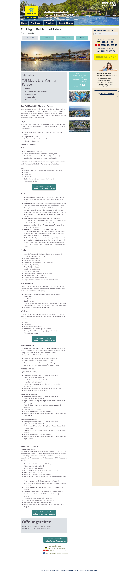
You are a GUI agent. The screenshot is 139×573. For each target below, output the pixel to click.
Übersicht (30, 38)
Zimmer (47, 38)
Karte (82, 38)
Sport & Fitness (66, 23)
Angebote (50, 23)
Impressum (75, 570)
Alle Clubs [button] (35, 23)
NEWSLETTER (107, 93)
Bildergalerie (65, 38)
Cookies (95, 570)
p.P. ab (79, 86)
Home (24, 23)
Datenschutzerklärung (85, 570)
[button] (44, 187)
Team (69, 570)
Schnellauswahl (103, 30)
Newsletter (64, 570)
